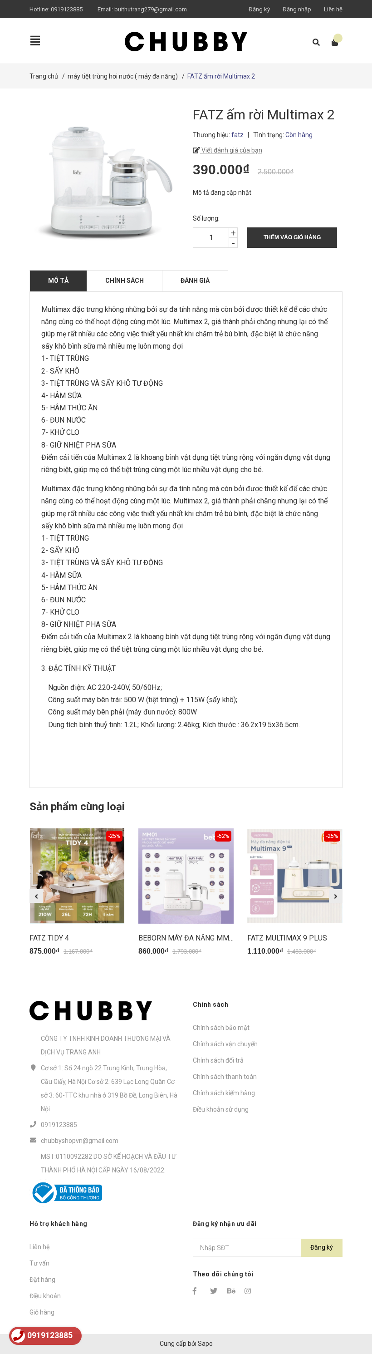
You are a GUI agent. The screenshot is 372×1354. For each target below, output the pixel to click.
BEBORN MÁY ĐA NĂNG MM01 (187, 938)
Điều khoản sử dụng (221, 1109)
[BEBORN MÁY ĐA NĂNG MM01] (186, 876)
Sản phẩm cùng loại (77, 806)
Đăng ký (259, 9)
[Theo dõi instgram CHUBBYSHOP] (249, 1291)
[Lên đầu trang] (347, 1310)
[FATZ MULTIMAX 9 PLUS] (295, 876)
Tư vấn (39, 1263)
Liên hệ (333, 9)
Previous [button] (36, 896)
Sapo (205, 1343)
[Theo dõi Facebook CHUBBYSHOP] (197, 1291)
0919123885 (67, 9)
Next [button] (336, 896)
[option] (77, 896)
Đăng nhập (297, 9)
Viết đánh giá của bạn (231, 150)
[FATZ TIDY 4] (77, 876)
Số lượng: (206, 218)
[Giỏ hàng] (332, 42)
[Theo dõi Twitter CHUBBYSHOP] (214, 1291)
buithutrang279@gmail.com (150, 9)
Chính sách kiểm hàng (224, 1093)
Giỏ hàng (41, 1312)
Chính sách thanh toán (225, 1076)
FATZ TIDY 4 (49, 938)
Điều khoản (45, 1296)
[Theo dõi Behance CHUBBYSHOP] (231, 1291)
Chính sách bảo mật (221, 1027)
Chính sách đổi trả (218, 1060)
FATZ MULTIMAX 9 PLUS (287, 938)
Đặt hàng (42, 1279)
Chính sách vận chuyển (225, 1044)
